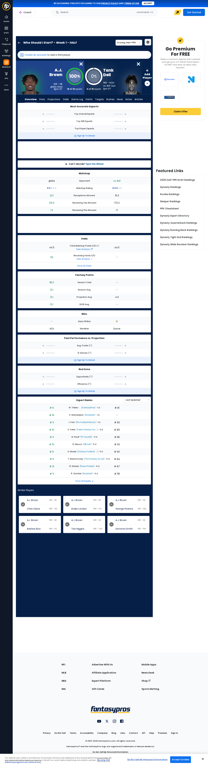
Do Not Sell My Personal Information (110, 752)
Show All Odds (84, 265)
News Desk (148, 672)
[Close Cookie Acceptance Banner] (202, 758)
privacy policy (109, 3)
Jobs (122, 733)
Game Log (77, 99)
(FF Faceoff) (86, 436)
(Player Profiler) (86, 466)
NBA (64, 680)
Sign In (174, 733)
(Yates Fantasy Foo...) (87, 429)
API (143, 733)
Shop (145, 680)
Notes (128, 99)
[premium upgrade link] (177, 12)
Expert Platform (101, 680)
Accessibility (86, 733)
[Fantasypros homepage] (6, 8)
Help (151, 733)
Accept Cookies (180, 759)
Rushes (110, 99)
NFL (64, 664)
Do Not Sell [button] (60, 733)
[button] (84, 55)
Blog (113, 733)
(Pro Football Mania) (85, 422)
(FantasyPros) (88, 407)
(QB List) (87, 444)
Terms (73, 733)
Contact (133, 733)
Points (89, 99)
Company (102, 733)
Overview (31, 99)
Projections (54, 99)
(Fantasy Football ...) (87, 451)
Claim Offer (181, 111)
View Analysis (83, 249)
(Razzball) (89, 415)
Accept (148, 3)
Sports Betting (150, 689)
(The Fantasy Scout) (94, 458)
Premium (162, 733)
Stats (42, 99)
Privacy (47, 733)
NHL (64, 689)
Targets (99, 99)
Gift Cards (98, 689)
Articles (139, 99)
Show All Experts (83, 481)
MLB (64, 672)
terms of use (131, 3)
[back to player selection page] (18, 42)
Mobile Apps (149, 664)
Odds (66, 99)
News (120, 99)
